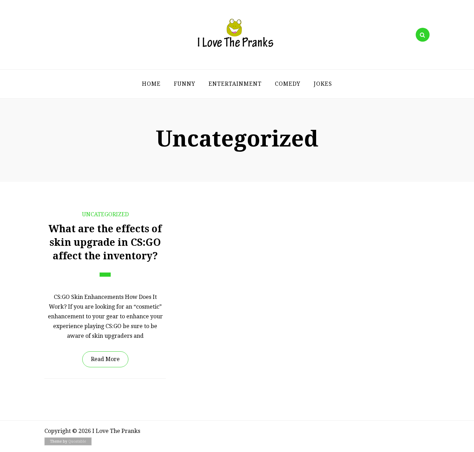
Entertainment (235, 84)
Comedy (288, 84)
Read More (105, 359)
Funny (184, 84)
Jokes (323, 84)
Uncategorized (105, 214)
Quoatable (77, 441)
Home (151, 84)
